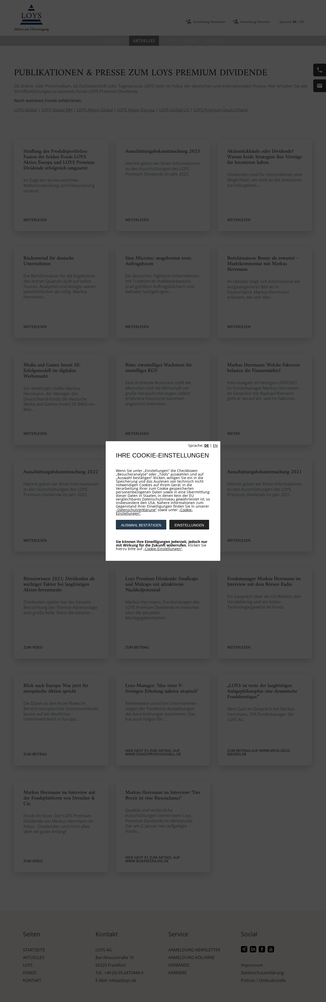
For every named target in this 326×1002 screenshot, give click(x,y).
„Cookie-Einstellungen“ (162, 548)
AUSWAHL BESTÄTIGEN (141, 525)
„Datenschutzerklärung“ (136, 509)
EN (215, 445)
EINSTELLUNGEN (189, 525)
